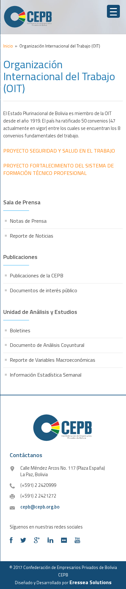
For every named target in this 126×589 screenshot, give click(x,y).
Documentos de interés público (43, 290)
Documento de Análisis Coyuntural (47, 345)
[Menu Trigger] (113, 11)
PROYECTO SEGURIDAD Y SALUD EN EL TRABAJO (59, 151)
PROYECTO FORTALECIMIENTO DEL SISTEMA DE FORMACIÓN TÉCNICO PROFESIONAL (58, 169)
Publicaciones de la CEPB (36, 275)
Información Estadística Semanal (45, 375)
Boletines (20, 330)
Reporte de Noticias (31, 236)
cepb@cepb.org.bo (39, 506)
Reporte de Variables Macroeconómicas (52, 360)
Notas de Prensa (28, 221)
